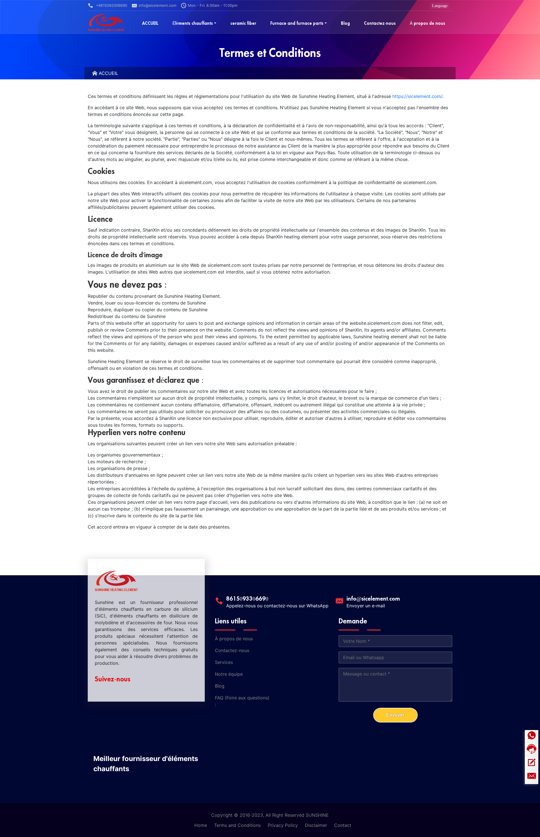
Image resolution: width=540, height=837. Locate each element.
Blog (219, 686)
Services (224, 662)
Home (200, 825)
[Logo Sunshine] (106, 22)
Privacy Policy (283, 825)
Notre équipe (229, 674)
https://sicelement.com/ (417, 96)
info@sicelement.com (157, 5)
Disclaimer (316, 825)
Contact (342, 825)
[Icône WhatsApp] (531, 737)
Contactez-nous (232, 650)
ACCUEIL (108, 73)
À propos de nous (234, 638)
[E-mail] (531, 777)
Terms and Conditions (237, 825)
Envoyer (395, 715)
